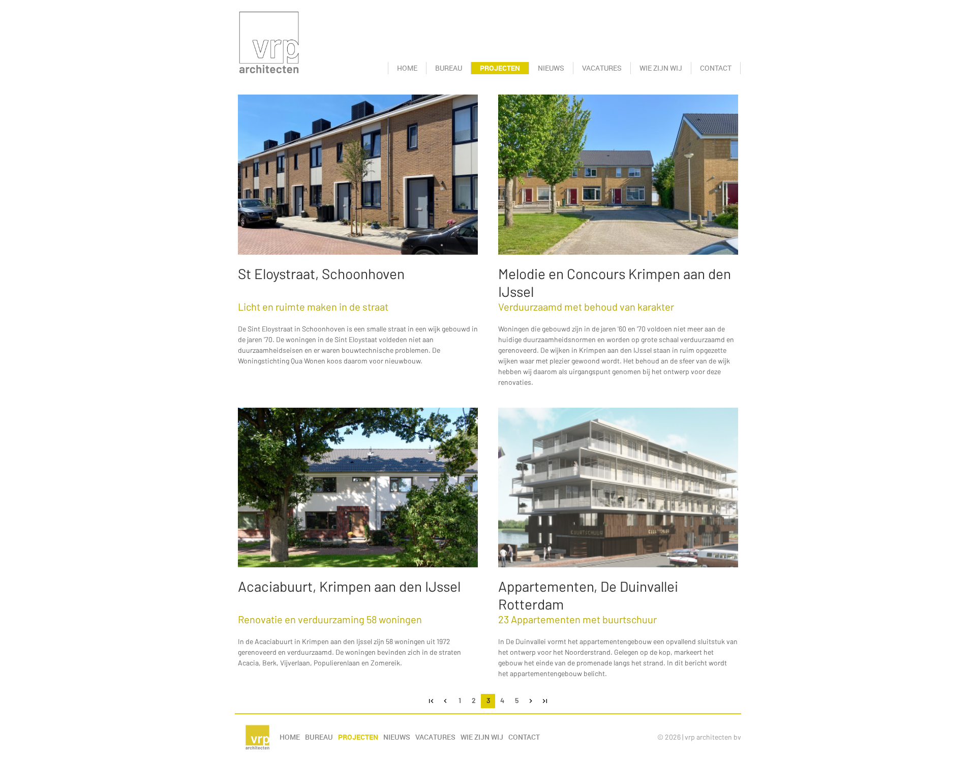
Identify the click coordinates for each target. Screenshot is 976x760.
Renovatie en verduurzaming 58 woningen (330, 619)
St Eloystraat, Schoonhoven (321, 273)
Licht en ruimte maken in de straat (313, 306)
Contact (715, 68)
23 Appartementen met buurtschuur (577, 619)
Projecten (500, 68)
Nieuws (551, 68)
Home (407, 68)
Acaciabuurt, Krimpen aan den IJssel (349, 586)
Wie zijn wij (660, 68)
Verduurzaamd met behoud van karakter (586, 306)
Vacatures (602, 68)
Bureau (448, 68)
